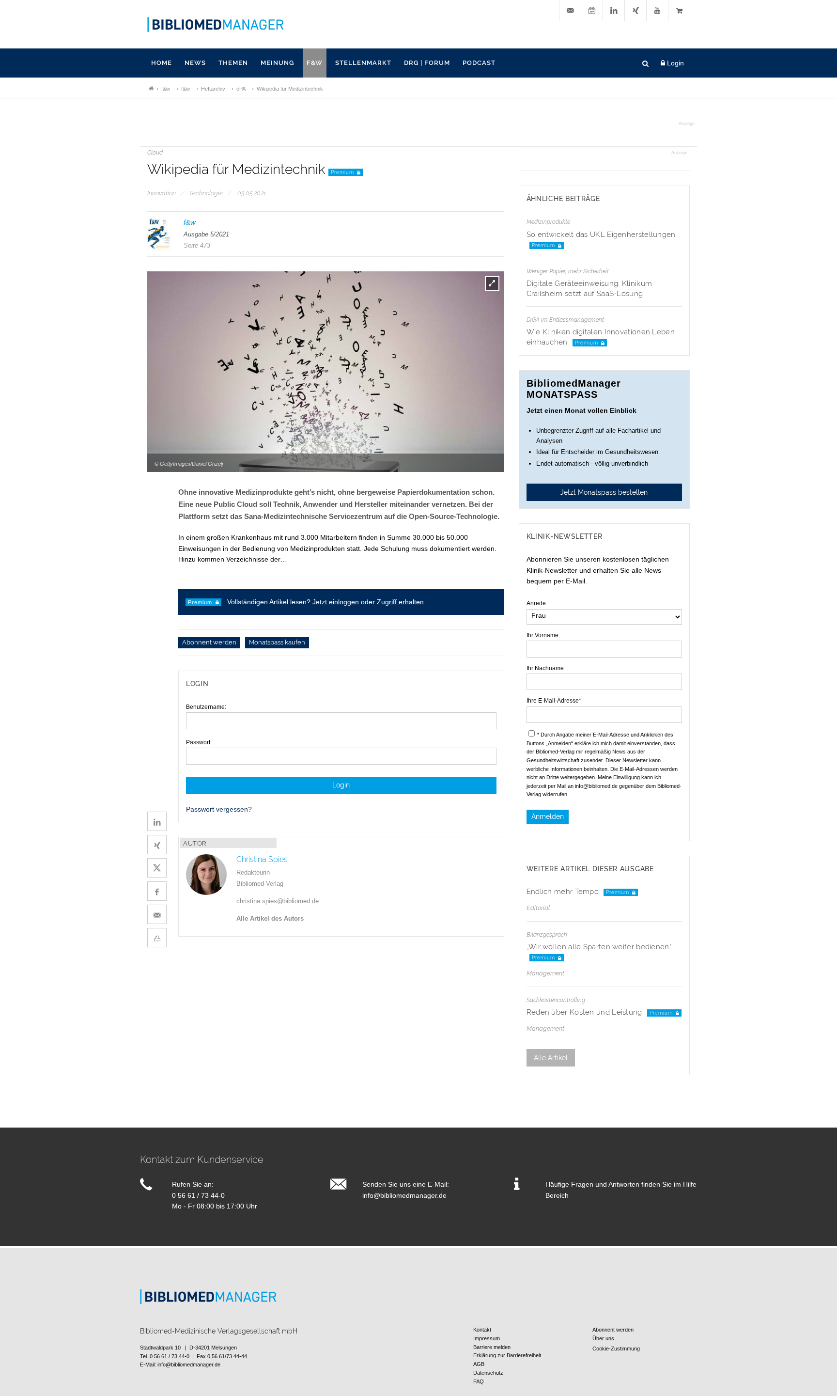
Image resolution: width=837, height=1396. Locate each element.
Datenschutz (488, 1373)
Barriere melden (492, 1347)
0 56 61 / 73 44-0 (198, 1195)
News (195, 62)
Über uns (603, 1338)
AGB (478, 1364)
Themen (233, 62)
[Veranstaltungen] (592, 11)
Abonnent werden (209, 643)
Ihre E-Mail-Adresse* (554, 700)
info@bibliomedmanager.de (404, 1195)
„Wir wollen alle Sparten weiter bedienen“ (599, 946)
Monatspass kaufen (277, 643)
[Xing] (635, 11)
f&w (315, 62)
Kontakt (482, 1330)
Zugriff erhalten (400, 602)
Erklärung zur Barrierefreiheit (507, 1355)
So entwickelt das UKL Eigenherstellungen (601, 234)
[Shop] (679, 11)
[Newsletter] (570, 11)
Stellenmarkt (363, 62)
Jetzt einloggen (335, 602)
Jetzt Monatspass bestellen (604, 492)
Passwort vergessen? (219, 809)
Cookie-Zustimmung (616, 1348)
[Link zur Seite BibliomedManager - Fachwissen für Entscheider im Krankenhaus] (151, 89)
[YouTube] (657, 11)
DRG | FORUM (427, 62)
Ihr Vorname (542, 635)
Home (161, 62)
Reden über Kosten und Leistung (585, 1012)
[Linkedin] (613, 11)
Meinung (277, 62)
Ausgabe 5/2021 (206, 234)
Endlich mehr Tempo (564, 891)
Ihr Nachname (545, 668)
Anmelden (547, 816)
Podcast (479, 62)
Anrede (536, 603)
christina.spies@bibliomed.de (277, 901)
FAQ (478, 1381)
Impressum (486, 1338)
